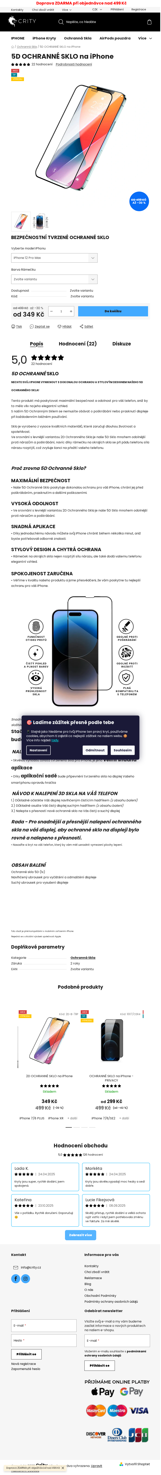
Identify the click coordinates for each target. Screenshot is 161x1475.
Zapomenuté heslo (25, 1369)
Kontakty (17, 10)
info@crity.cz (31, 1267)
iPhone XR (55, 1118)
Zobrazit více (80, 1235)
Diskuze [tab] (122, 344)
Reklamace (93, 1278)
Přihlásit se (26, 1354)
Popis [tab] (36, 344)
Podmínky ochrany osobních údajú (111, 1301)
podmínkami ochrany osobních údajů (115, 1353)
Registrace (139, 9)
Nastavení (38, 750)
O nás (88, 1290)
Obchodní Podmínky (100, 1295)
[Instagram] (25, 1278)
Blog (87, 1284)
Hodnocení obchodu (81, 1145)
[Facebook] (15, 1278)
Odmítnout (95, 750)
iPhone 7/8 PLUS (32, 1118)
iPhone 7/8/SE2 (103, 1118)
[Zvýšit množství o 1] (71, 311)
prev (14, 1068)
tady (55, 740)
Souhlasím (123, 750)
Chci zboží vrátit (43, 10)
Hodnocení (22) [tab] (78, 344)
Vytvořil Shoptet (137, 1464)
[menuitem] (17, 38)
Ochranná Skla (82, 957)
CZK (95, 9)
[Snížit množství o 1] (51, 311)
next (147, 1068)
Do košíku (113, 311)
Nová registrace (23, 1364)
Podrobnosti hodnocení (74, 64)
